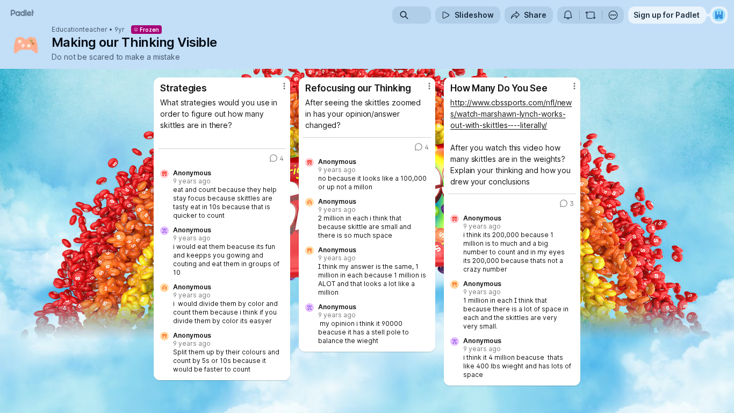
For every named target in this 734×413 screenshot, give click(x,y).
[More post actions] (284, 86)
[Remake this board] (590, 15)
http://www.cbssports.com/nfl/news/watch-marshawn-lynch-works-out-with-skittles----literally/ (511, 114)
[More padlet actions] (613, 15)
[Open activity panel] (568, 15)
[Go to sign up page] (719, 15)
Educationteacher (79, 29)
